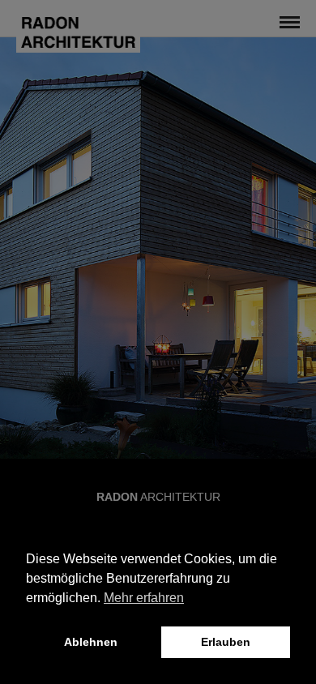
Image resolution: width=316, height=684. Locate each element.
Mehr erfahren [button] (144, 598)
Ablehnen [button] (90, 641)
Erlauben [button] (225, 641)
